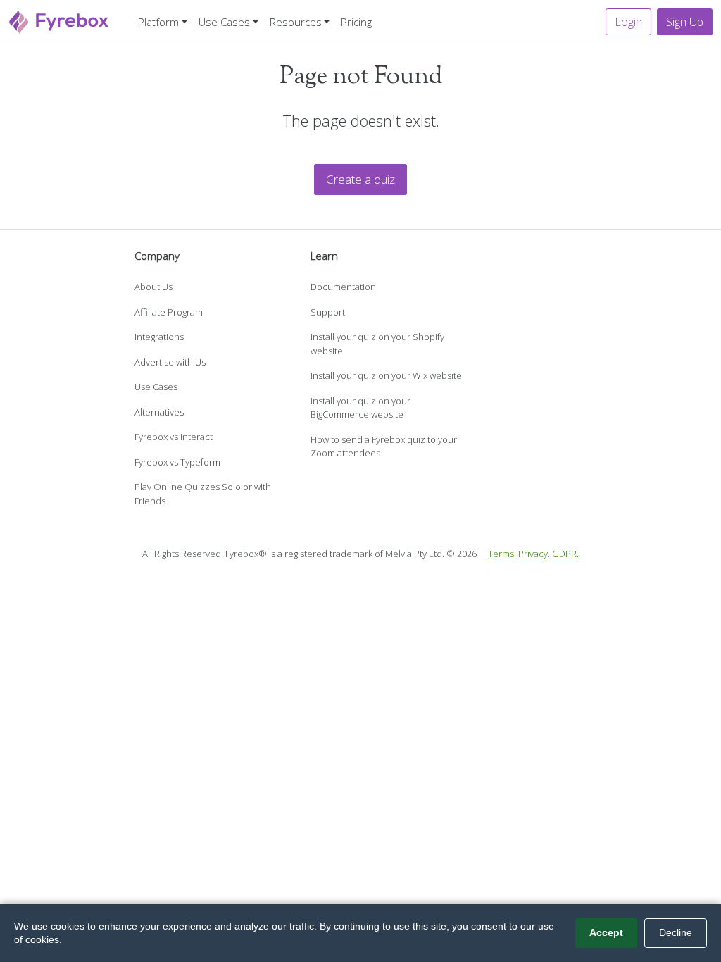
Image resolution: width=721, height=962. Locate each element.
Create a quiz (360, 179)
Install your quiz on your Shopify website (377, 343)
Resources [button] (296, 22)
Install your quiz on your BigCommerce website (360, 407)
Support (328, 312)
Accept (606, 932)
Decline (675, 932)
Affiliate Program (168, 312)
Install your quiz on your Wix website (386, 375)
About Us (153, 286)
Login (628, 22)
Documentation (343, 286)
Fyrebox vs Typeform (177, 462)
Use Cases (155, 386)
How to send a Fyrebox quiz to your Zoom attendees (384, 446)
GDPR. (565, 553)
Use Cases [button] (224, 22)
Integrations (159, 336)
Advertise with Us (170, 362)
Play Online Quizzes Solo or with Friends (202, 493)
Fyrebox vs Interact (173, 436)
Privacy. (534, 553)
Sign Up (684, 22)
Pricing (356, 22)
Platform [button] (158, 22)
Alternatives (159, 412)
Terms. (502, 553)
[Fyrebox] (59, 20)
